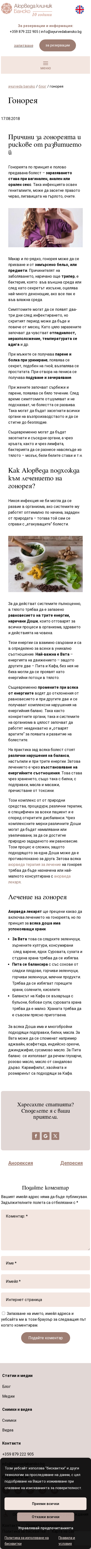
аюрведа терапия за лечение (34, 864)
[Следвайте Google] (46, 1136)
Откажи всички (45, 1517)
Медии (8, 1396)
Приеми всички (45, 1504)
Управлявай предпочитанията (45, 1528)
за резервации (57, 45)
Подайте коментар (45, 1338)
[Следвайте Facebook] (36, 1136)
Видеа (7, 1430)
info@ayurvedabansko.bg (61, 31)
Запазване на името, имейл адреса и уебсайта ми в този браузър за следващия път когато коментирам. (43, 1319)
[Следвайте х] (55, 1136)
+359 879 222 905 (24, 31)
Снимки (9, 1420)
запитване (23, 45)
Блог (6, 1386)
